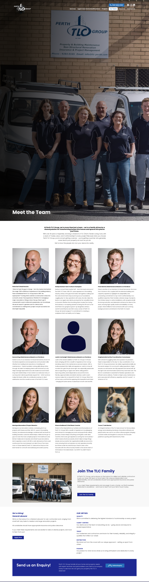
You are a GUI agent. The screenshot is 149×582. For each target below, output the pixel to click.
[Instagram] (131, 5)
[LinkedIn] (134, 5)
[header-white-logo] (22, 7)
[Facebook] (128, 5)
